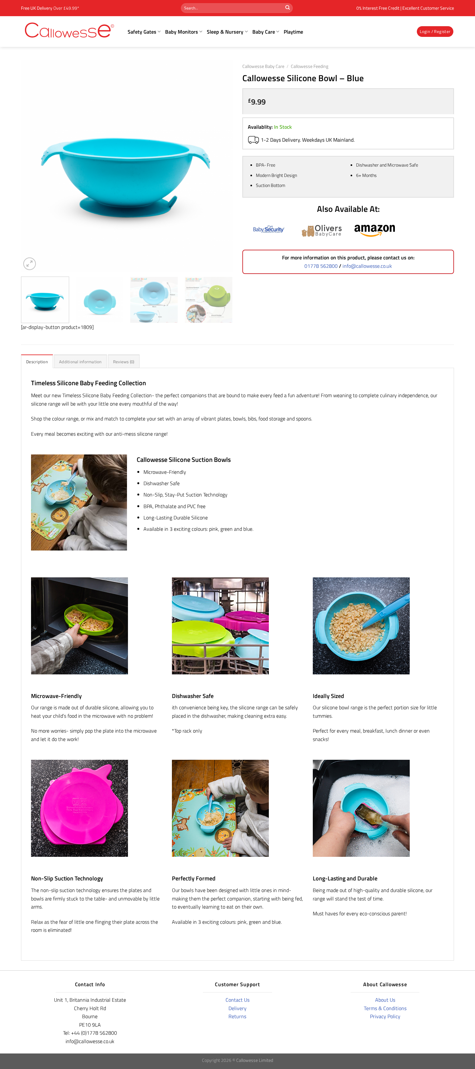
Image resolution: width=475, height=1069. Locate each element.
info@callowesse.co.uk (367, 266)
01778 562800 (321, 266)
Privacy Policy (385, 1016)
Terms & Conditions (385, 1008)
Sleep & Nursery (225, 32)
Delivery (237, 1008)
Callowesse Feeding (309, 66)
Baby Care (263, 32)
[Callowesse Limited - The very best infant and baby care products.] (69, 31)
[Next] (220, 166)
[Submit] (287, 8)
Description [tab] (37, 361)
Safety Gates (142, 32)
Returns (237, 1016)
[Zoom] (29, 263)
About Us (385, 1000)
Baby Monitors (181, 32)
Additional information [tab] (80, 361)
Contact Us (237, 1000)
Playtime (293, 32)
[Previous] (33, 166)
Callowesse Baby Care (263, 66)
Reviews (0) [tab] (123, 361)
